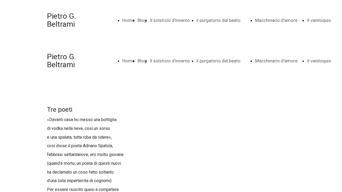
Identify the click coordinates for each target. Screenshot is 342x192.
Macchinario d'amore (276, 20)
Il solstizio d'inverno (170, 20)
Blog (142, 20)
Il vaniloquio (319, 20)
